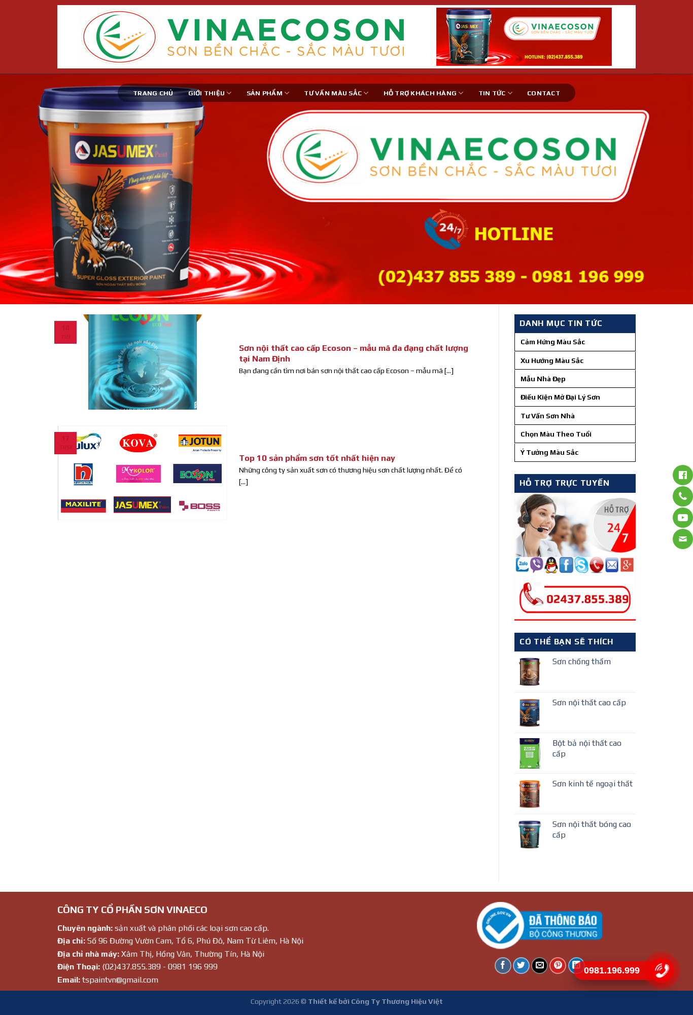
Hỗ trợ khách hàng (420, 93)
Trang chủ (153, 93)
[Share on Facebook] (503, 965)
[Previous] (27, 189)
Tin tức (492, 93)
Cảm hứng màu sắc (553, 342)
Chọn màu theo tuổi (556, 434)
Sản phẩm (265, 93)
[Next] (666, 189)
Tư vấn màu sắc (333, 93)
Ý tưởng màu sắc (549, 452)
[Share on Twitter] (521, 965)
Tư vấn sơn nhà (548, 416)
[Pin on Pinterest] (557, 965)
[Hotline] (661, 970)
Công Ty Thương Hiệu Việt (397, 1001)
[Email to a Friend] (539, 965)
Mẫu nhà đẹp (543, 379)
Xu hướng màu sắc (552, 360)
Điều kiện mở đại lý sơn (560, 397)
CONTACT (543, 93)
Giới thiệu (206, 93)
